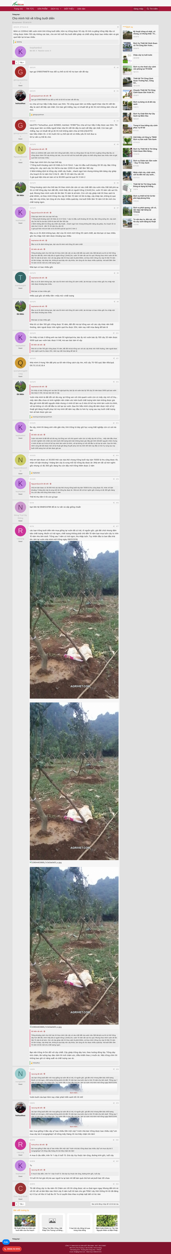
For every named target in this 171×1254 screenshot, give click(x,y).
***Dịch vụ (128, 27)
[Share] (117, 27)
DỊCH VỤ (55, 9)
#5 (118, 144)
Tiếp (21, 62)
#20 (117, 1140)
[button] (60, 8)
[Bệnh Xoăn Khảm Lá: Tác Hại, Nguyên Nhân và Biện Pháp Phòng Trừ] (107, 1221)
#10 (117, 333)
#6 (118, 183)
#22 (117, 1184)
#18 (117, 1069)
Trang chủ (18, 9)
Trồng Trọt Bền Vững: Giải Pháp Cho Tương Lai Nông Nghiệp (52, 1230)
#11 (117, 358)
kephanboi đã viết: (38, 149)
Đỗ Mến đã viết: (37, 249)
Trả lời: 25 (25, 27)
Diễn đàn (81, 9)
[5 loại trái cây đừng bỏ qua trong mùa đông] (79, 1221)
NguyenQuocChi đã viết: (40, 213)
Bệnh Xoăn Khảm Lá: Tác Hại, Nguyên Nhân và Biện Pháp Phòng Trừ (107, 1230)
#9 (118, 302)
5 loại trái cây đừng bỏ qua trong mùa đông (79, 1229)
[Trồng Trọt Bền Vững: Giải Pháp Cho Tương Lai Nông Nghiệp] (52, 1221)
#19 (117, 1103)
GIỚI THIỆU (69, 9)
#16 (117, 503)
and (42, 417)
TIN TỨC (30, 9)
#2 (118, 67)
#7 (118, 208)
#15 (117, 479)
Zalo (6, 1242)
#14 (117, 455)
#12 (117, 382)
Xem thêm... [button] (74, 1093)
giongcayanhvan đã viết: (40, 96)
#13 (117, 423)
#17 (117, 526)
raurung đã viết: (37, 1074)
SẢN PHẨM (42, 9)
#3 (118, 91)
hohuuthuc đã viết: (38, 1145)
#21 (117, 1161)
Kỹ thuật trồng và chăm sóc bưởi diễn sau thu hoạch (24, 1229)
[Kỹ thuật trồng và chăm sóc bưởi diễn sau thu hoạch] (25, 1221)
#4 (118, 121)
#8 (118, 273)
